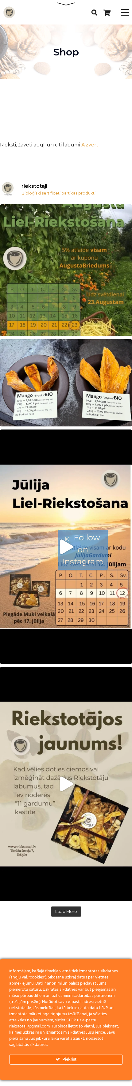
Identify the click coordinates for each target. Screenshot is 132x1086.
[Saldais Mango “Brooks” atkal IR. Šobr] (66, 382)
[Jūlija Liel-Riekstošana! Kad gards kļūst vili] (66, 546)
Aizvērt (90, 145)
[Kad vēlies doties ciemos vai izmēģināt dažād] (66, 784)
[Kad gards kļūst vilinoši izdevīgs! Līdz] (66, 270)
